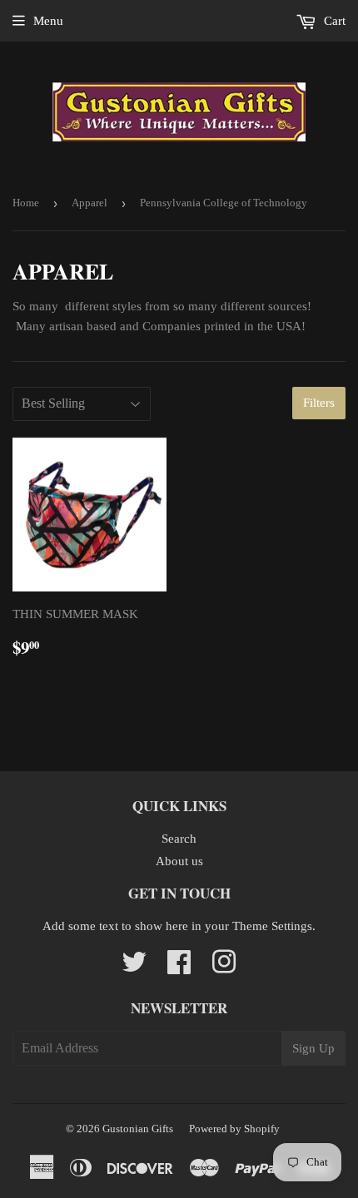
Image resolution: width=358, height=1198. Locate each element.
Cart (333, 20)
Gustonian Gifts (137, 1128)
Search (179, 838)
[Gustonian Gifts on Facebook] (179, 967)
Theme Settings (272, 926)
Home (25, 202)
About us (179, 861)
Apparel (89, 202)
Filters (319, 402)
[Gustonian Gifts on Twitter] (134, 967)
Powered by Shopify (234, 1128)
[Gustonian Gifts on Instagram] (223, 967)
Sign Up (313, 1048)
